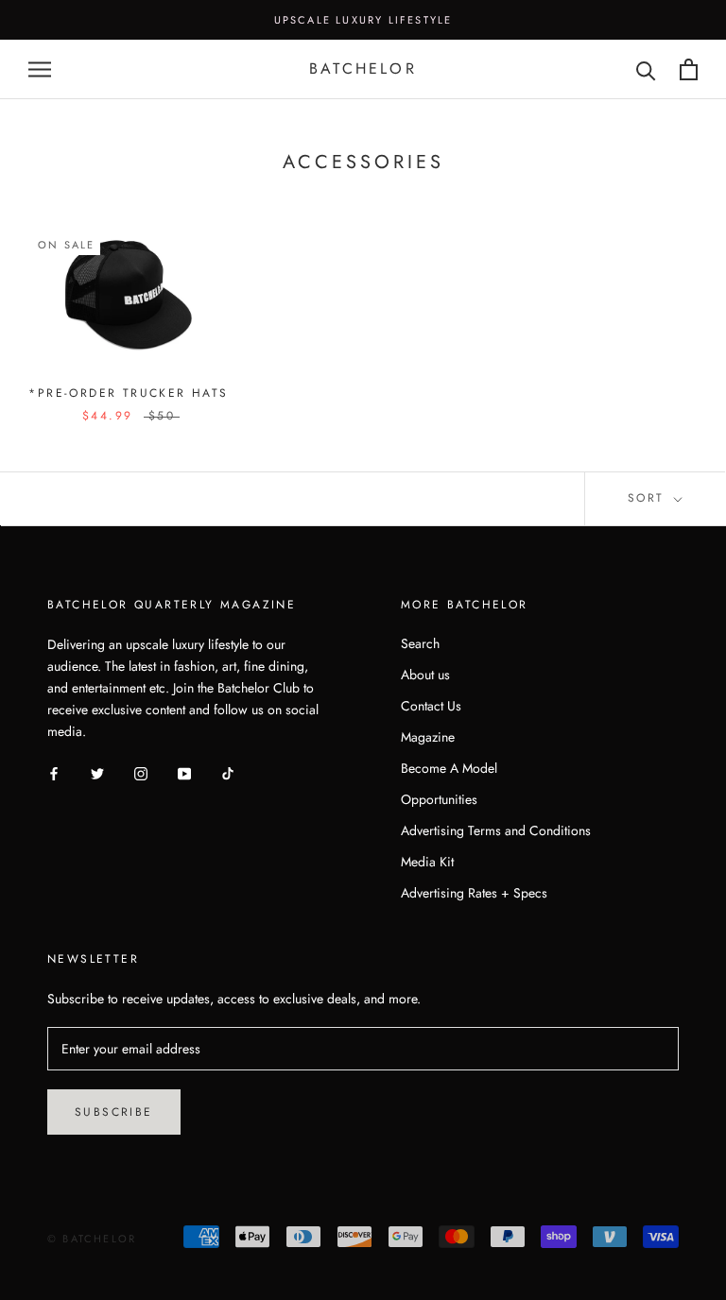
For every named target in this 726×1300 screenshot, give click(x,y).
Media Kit (427, 861)
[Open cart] (689, 69)
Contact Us (431, 705)
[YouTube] (184, 773)
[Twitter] (97, 773)
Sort (649, 497)
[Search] (646, 69)
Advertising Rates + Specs (474, 892)
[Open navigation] (39, 69)
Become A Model (449, 768)
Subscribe (114, 1111)
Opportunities (439, 799)
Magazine (428, 736)
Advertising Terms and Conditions (496, 830)
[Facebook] (53, 773)
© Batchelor (91, 1238)
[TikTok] (227, 773)
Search (420, 643)
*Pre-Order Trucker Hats (128, 393)
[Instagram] (140, 773)
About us (425, 674)
